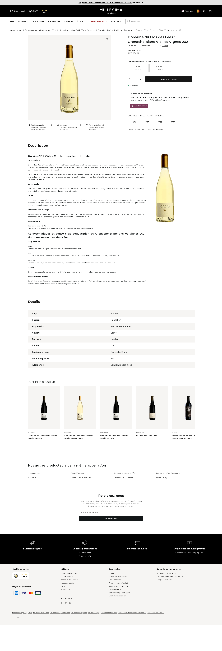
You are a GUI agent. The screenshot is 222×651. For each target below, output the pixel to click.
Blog (63, 586)
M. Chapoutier (34, 473)
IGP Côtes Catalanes (145, 46)
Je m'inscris (111, 518)
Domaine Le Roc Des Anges (168, 473)
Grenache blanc (34, 226)
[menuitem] (12, 21)
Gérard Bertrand (77, 473)
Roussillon (132, 46)
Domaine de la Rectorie (81, 478)
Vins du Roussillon (60, 30)
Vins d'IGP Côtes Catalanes (83, 30)
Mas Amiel (32, 478)
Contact (112, 573)
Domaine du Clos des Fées (110, 30)
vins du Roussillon (59, 188)
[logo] (111, 11)
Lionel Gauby (161, 478)
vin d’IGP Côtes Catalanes (101, 200)
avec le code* (105, 3)
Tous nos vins (31, 30)
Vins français (44, 30)
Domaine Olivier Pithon (123, 478)
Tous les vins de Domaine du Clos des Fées (145, 130)
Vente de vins (16, 30)
